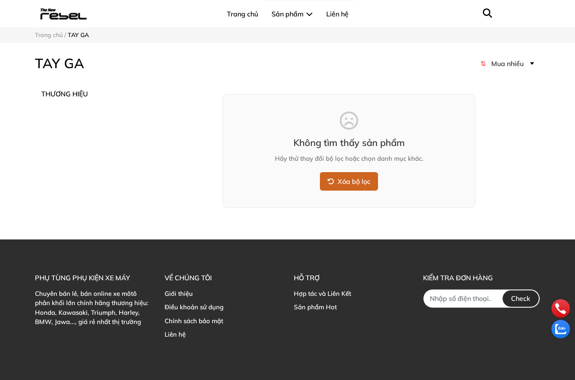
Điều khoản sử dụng (194, 307)
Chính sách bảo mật (194, 321)
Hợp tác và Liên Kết (322, 294)
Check (520, 298)
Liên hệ (175, 334)
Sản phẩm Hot (315, 307)
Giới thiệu (179, 294)
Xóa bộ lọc (354, 181)
